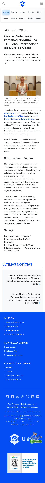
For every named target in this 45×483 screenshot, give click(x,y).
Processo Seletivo (13, 379)
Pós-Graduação (12, 330)
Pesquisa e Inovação (14, 355)
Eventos (9, 371)
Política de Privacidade (29, 407)
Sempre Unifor (12, 407)
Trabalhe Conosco (28, 404)
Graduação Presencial (15, 322)
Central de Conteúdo (14, 375)
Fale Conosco (13, 404)
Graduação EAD (12, 326)
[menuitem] (6, 12)
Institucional (11, 347)
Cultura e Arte (11, 351)
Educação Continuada (15, 334)
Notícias (9, 367)
